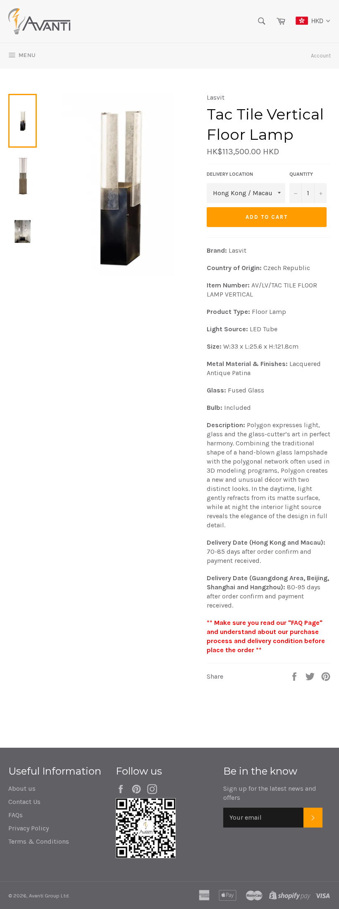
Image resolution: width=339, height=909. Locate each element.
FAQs (15, 815)
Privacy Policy (28, 828)
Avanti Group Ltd (49, 895)
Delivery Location (230, 174)
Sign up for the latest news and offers (269, 793)
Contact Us (24, 802)
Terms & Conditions (38, 841)
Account (321, 56)
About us (22, 788)
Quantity (301, 174)
